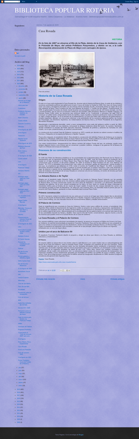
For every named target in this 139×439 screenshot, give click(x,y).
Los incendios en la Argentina (24, 196)
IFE (19, 173)
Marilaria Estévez (23, 236)
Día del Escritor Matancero (23, 252)
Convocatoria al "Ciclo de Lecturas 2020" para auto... (24, 334)
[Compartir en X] (65, 270)
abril (20, 376)
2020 (18, 83)
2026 (18, 65)
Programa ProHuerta (24, 329)
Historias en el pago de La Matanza (24, 101)
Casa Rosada (22, 346)
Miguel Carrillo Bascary (22, 201)
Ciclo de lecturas (23, 297)
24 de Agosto (22, 205)
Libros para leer (23, 105)
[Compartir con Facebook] (67, 270)
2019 (18, 389)
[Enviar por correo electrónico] (61, 270)
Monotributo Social (24, 271)
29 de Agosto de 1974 (25, 130)
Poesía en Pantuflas (24, 349)
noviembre (22, 89)
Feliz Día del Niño (23, 286)
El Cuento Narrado (24, 239)
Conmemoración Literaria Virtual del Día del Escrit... (24, 219)
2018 (18, 392)
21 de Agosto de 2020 (25, 268)
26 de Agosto (22, 165)
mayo (20, 373)
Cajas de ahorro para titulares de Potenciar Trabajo (24, 319)
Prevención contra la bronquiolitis (24, 293)
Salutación (21, 135)
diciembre (22, 86)
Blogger (81, 435)
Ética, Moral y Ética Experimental (24, 342)
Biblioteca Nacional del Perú (24, 147)
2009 (18, 419)
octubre (21, 92)
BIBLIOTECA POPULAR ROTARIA (64, 10)
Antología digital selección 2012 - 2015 (24, 191)
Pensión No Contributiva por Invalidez (24, 243)
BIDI (19, 300)
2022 (18, 77)
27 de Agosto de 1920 (25, 156)
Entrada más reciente (45, 279)
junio (20, 370)
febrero (21, 382)
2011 (18, 413)
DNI (19, 274)
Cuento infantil (22, 121)
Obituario (21, 126)
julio (20, 367)
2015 (18, 401)
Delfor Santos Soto (24, 261)
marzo (21, 379)
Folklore (20, 248)
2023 (18, 74)
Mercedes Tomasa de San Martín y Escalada (25, 209)
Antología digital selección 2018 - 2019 (24, 178)
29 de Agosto (22, 132)
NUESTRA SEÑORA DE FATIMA (24, 304)
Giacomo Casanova (24, 123)
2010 (18, 416)
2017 (18, 395)
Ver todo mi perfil (20, 56)
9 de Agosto (22, 339)
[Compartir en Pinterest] (69, 270)
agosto (21, 98)
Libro (19, 227)
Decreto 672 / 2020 (24, 308)
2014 (18, 404)
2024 (18, 71)
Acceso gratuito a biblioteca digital (24, 257)
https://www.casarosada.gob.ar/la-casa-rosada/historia (57, 262)
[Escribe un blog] (63, 270)
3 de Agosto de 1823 (24, 357)
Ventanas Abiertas (24, 171)
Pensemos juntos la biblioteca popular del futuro (24, 312)
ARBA (20, 323)
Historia (20, 214)
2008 (18, 422)
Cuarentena (21, 108)
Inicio (82, 279)
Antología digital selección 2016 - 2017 (24, 184)
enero (20, 385)
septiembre (22, 95)
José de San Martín (24, 283)
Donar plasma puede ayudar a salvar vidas (24, 231)
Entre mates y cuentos (22, 151)
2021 (18, 80)
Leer (19, 162)
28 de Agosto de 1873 (25, 143)
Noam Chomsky (23, 117)
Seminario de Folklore (25, 326)
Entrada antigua (117, 279)
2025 (18, 68)
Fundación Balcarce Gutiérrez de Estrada (24, 112)
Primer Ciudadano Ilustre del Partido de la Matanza (24, 361)
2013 (18, 407)
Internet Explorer (23, 277)
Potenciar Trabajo (23, 168)
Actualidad (21, 289)
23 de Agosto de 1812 (25, 224)
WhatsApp (21, 280)
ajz (18, 53)
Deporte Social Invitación (22, 139)
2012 (18, 410)
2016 (18, 398)
